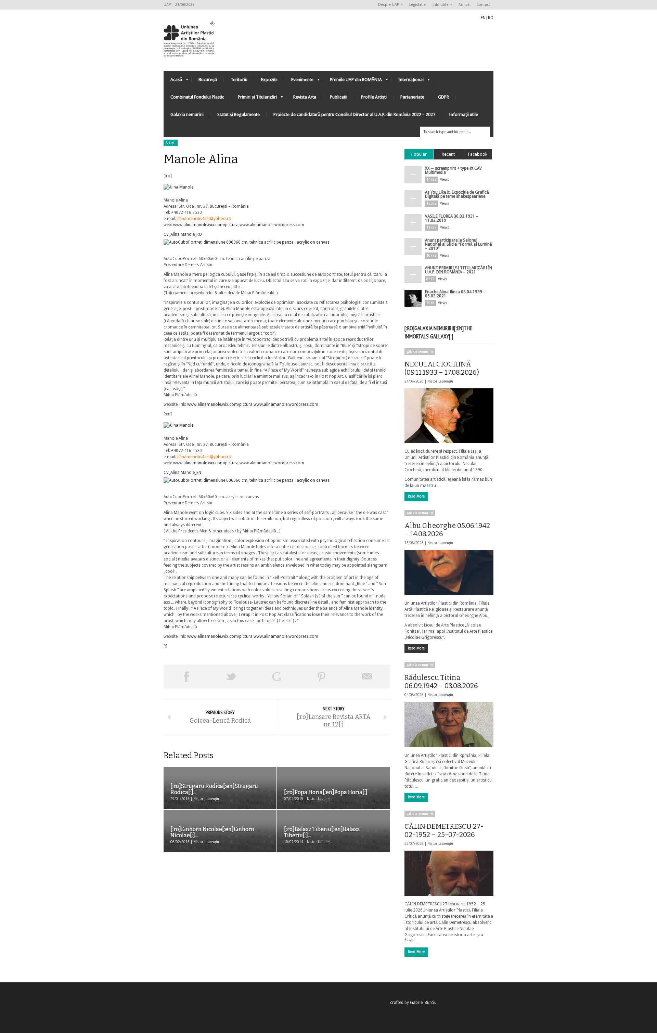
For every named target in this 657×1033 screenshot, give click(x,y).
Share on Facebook (186, 676)
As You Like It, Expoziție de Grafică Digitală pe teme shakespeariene (457, 194)
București (207, 79)
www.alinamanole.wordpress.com (272, 224)
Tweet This (231, 676)
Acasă (173, 81)
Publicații (338, 97)
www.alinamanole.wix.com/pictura (206, 224)
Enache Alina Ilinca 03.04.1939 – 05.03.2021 (455, 293)
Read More (416, 496)
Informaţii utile (463, 114)
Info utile (438, 5)
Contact (483, 4)
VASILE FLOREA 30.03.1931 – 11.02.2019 (451, 218)
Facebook (477, 154)
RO (490, 17)
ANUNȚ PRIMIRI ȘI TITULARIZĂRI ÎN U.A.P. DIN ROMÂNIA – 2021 (458, 270)
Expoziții (269, 79)
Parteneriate (412, 97)
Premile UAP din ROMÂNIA (352, 81)
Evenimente (298, 81)
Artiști (171, 143)
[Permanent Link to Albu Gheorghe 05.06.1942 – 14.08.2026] (448, 572)
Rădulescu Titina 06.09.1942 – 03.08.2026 (441, 681)
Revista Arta (304, 97)
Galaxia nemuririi (187, 114)
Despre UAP (387, 5)
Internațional (407, 81)
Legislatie (417, 4)
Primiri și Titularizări (254, 98)
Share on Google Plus (276, 676)
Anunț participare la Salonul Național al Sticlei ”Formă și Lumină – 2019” (458, 244)
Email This (367, 676)
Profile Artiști (374, 97)
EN (483, 17)
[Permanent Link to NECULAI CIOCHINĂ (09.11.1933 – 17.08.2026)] (448, 415)
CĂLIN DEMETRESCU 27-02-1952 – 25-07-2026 (444, 830)
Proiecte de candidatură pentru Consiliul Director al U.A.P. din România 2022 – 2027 (354, 114)
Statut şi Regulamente (238, 114)
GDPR (443, 97)
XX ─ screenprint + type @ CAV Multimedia (453, 170)
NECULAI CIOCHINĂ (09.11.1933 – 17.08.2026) (441, 368)
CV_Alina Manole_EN (182, 472)
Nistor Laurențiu (440, 381)
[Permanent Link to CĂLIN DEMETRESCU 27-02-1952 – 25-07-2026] (448, 873)
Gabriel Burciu (423, 1002)
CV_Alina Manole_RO (183, 234)
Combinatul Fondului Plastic (197, 97)
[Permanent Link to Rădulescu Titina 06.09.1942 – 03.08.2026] (448, 724)
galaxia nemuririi (420, 351)
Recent (448, 154)
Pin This (321, 676)
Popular (419, 154)
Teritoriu (239, 79)
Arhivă (464, 4)
